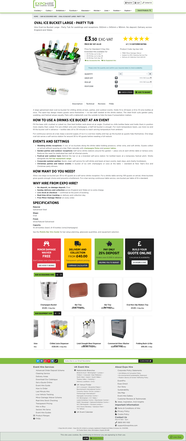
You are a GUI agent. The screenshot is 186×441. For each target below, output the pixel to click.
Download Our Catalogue (46, 379)
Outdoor (116, 10)
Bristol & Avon (81, 373)
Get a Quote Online (44, 382)
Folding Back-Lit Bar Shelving (48, 343)
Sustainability (123, 390)
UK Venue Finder (84, 385)
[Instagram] (45, 361)
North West (80, 377)
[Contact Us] (56, 361)
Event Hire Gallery (125, 396)
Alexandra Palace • (94, 387)
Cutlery (48, 10)
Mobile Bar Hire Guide (49, 232)
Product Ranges (43, 415)
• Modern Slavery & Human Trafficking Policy (133, 377)
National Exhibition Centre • (99, 402)
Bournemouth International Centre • (89, 389)
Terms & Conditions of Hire (129, 408)
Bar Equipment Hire (109, 60)
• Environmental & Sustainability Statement (132, 375)
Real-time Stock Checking (47, 400)
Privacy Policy (123, 411)
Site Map (121, 393)
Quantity (89, 74)
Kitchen (97, 10)
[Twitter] (38, 361)
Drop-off (89, 78)
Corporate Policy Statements (130, 370)
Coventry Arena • (83, 391)
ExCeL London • (95, 391)
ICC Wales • (93, 398)
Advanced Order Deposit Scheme (50, 370)
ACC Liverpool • (82, 387)
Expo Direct (123, 384)
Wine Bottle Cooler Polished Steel (48, 305)
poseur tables (110, 148)
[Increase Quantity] (150, 73)
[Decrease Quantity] (120, 73)
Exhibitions (60, 10)
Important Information (127, 404)
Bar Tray (78, 305)
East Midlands (96, 375)
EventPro (121, 381)
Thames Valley (82, 379)
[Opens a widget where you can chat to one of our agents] (176, 437)
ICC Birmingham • (83, 398)
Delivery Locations (83, 381)
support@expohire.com (127, 425)
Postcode (89, 86)
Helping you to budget (109, 262)
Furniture (72, 10)
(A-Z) (93, 381)
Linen (106, 10)
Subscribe (144, 361)
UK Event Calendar (85, 412)
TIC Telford (80, 409)
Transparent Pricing (44, 403)
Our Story (122, 387)
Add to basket (144, 92)
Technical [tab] (90, 104)
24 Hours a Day (139, 262)
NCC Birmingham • (83, 404)
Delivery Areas (42, 376)
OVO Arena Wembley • (85, 407)
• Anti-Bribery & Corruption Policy (129, 373)
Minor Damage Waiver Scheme (49, 397)
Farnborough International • (86, 393)
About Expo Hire (124, 367)
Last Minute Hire (43, 391)
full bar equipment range (60, 158)
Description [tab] (77, 104)
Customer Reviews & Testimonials (132, 399)
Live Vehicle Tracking (45, 394)
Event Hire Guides (43, 412)
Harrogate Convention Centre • (87, 396)
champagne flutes (92, 148)
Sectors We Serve (43, 409)
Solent (88, 377)
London (100, 373)
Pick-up (88, 82)
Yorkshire (91, 379)
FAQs (38, 418)
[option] (48, 291)
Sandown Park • (98, 407)
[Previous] (57, 275)
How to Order (41, 388)
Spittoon (107, 304)
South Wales (96, 377)
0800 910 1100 (124, 422)
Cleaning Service (43, 373)
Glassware (85, 10)
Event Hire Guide (43, 385)
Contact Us (121, 417)
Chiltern (79, 375)
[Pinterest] (48, 361)
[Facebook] (41, 361)
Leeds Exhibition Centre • (85, 400)
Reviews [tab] (101, 104)
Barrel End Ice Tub (137, 304)
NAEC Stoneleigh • (83, 402)
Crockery (37, 10)
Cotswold (87, 375)
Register (129, 3)
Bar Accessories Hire (93, 60)
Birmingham (92, 373)
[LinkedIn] (52, 361)
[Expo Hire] (44, 4)
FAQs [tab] (111, 104)
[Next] (61, 275)
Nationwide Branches (86, 370)
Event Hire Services (43, 367)
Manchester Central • (102, 400)
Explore (127, 10)
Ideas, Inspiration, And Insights (131, 402)
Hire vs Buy (40, 406)
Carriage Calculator (77, 265)
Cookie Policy (123, 414)
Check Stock (126, 92)
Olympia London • (96, 404)
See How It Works (46, 265)
